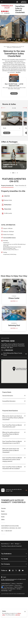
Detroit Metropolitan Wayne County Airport (12, 354)
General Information (7, 395)
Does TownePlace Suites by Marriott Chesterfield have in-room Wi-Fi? (12, 442)
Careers (13, 583)
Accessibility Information (8, 401)
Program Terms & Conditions (7, 585)
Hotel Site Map (4, 590)
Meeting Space (7, 204)
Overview (3, 508)
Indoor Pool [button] (7, 195)
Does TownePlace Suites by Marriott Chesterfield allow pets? (12, 426)
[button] (17, 2)
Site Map (18, 588)
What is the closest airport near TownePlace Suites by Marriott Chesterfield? (10, 450)
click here (17, 614)
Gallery (3, 519)
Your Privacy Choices (8, 587)
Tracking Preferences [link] (5, 583)
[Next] (25, 107)
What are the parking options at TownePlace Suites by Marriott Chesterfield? (10, 434)
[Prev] (3, 107)
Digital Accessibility (18, 587)
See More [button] (18, 72)
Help (10, 590)
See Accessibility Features (9, 237)
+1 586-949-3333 (8, 350)
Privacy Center (18, 585)
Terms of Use (19, 583)
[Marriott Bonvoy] (23, 2)
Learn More (14, 93)
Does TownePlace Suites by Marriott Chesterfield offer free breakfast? (12, 467)
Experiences (4, 513)
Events (2, 516)
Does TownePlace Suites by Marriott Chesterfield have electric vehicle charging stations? (12, 459)
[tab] (7, 185)
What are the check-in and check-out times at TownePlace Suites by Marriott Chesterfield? (12, 417)
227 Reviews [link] (6, 13)
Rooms (2, 511)
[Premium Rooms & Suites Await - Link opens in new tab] (14, 156)
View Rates (6, 132)
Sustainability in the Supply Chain (8, 588)
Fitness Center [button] (7, 208)
